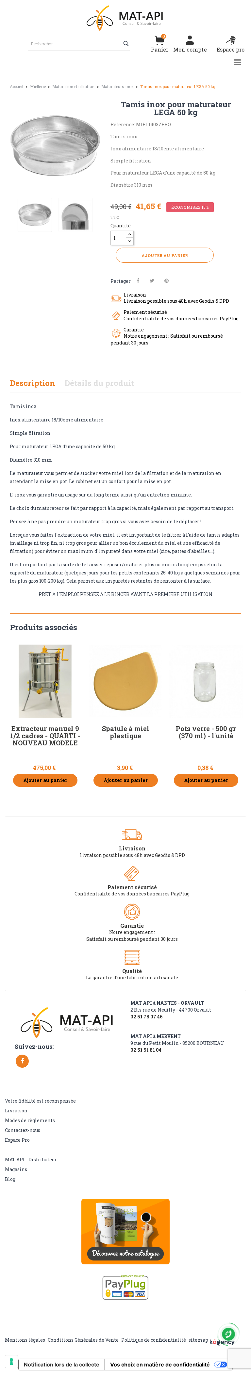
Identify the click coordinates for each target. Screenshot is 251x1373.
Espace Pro (17, 1140)
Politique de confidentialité (153, 1340)
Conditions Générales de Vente (83, 1340)
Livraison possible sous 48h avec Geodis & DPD (132, 855)
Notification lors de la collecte (61, 1364)
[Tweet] (152, 280)
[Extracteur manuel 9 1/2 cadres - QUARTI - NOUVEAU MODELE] (45, 681)
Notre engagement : (132, 932)
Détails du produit (99, 383)
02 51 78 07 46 (146, 1016)
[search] (127, 43)
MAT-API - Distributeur (31, 1159)
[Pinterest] (166, 280)
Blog (10, 1179)
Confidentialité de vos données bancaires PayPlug (132, 894)
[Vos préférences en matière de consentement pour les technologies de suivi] (11, 1361)
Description (32, 383)
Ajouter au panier (165, 255)
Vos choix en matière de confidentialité (160, 1364)
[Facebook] (22, 1061)
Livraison (16, 1110)
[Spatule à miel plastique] (125, 681)
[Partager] (138, 280)
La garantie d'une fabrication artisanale (132, 977)
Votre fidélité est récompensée (40, 1101)
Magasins (16, 1169)
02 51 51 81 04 (145, 1050)
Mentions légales (25, 1340)
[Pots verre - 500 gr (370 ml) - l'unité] (206, 681)
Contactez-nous (22, 1130)
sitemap (198, 1340)
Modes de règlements (30, 1120)
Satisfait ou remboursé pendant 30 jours (132, 939)
